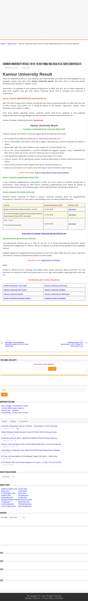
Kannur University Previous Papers (17, 298)
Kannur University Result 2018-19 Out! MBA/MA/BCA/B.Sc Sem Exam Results (31, 444)
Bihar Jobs (5, 491)
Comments (23, 421)
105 (17, 428)
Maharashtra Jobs (25, 500)
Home (2, 44)
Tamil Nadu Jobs (7, 504)
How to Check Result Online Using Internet (52, 173)
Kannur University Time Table (15, 286)
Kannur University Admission (56, 286)
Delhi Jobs (22, 493)
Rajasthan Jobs (24, 502)
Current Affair (6, 408)
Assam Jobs (22, 489)
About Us (36, 598)
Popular (13, 421)
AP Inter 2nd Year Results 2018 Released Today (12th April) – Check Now (29, 456)
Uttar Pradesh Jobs (8, 506)
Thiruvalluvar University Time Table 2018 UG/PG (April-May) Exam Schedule (30, 450)
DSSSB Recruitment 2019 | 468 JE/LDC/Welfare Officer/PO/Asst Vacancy (29, 438)
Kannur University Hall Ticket (15, 290)
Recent (4, 421)
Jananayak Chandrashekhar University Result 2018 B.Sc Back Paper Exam (16, 343)
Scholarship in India (20, 406)
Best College (6, 406)
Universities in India (20, 413)
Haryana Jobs (23, 495)
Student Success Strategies (55, 298)
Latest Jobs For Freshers (50, 260)
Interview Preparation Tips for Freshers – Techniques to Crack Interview (29, 426)
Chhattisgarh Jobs (8, 493)
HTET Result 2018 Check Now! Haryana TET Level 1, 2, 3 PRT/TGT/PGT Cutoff (31, 462)
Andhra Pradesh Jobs (9, 489)
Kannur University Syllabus (55, 290)
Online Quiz (5, 410)
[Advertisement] (32, 53)
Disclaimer (59, 598)
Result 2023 (12, 44)
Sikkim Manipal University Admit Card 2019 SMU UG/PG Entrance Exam (29, 432)
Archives (4, 517)
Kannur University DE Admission (57, 294)
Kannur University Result (13, 294)
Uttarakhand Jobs (25, 504)
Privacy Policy (47, 598)
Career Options (18, 408)
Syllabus (15, 410)
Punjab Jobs (5, 502)
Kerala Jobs (22, 497)
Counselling (6, 413)
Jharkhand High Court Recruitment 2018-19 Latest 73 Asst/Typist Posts (72, 343)
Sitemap (28, 598)
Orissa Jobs (22, 491)
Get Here (72, 209)
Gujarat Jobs (6, 495)
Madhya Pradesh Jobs (9, 500)
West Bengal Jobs (25, 506)
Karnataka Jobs (7, 497)
